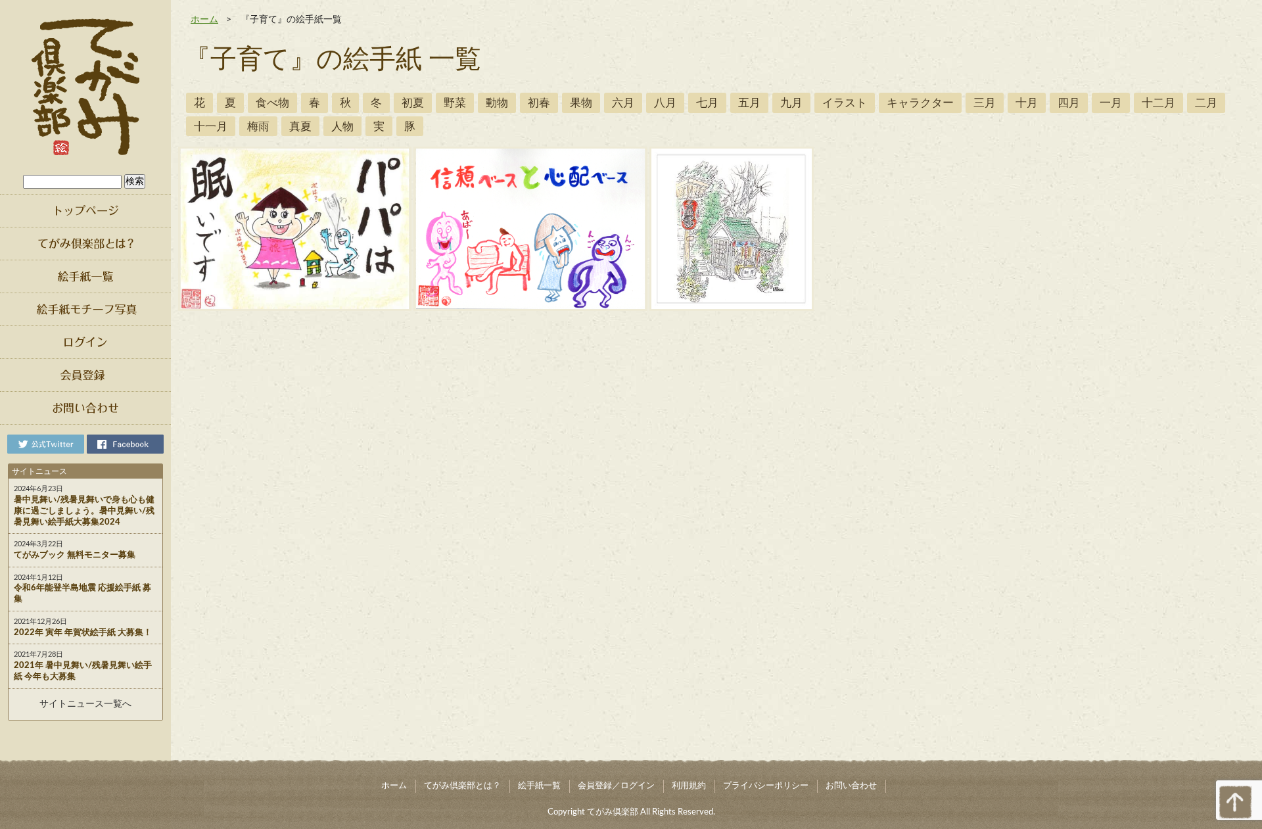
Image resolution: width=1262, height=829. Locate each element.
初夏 (413, 102)
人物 (342, 126)
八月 (665, 102)
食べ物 (272, 102)
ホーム (204, 19)
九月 (791, 102)
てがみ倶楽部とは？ (462, 786)
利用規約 (689, 786)
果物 (581, 102)
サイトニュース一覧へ (85, 704)
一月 (1111, 102)
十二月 (1158, 102)
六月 (623, 102)
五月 (749, 102)
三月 (984, 102)
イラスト (844, 102)
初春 (539, 102)
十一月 (210, 126)
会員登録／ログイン (616, 786)
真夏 (300, 126)
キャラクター (920, 102)
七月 (707, 102)
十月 (1027, 102)
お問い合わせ (851, 786)
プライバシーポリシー (765, 786)
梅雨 (258, 126)
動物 (497, 102)
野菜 (455, 102)
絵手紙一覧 (539, 786)
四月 (1069, 102)
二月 (1206, 102)
